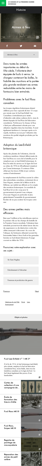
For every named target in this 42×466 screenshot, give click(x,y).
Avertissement (9, 304)
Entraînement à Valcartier (17, 270)
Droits (23, 302)
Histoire (21, 10)
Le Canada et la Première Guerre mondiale (21, 3)
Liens (28, 302)
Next (37, 291)
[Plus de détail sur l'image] (37, 37)
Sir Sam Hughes (14, 260)
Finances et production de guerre (20, 280)
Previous (6, 291)
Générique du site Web (12, 302)
